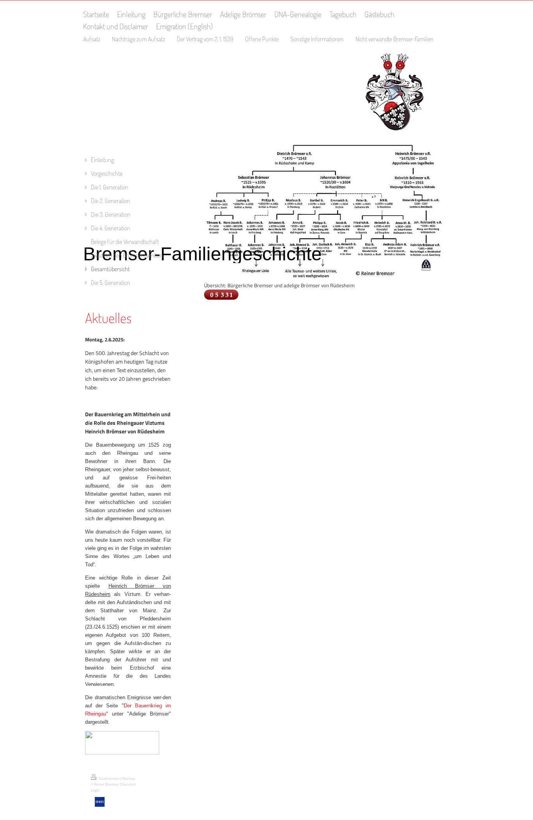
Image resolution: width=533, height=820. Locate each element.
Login (95, 790)
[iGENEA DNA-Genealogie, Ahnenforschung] (122, 752)
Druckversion (109, 778)
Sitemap (128, 778)
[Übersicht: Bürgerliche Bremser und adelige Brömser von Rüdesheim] (325, 277)
